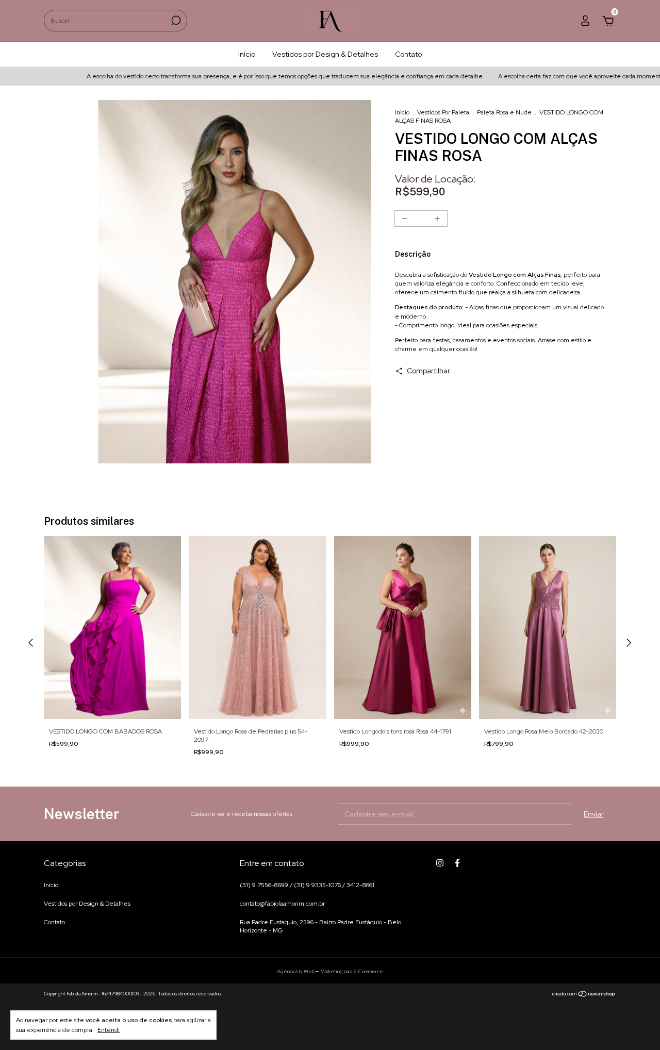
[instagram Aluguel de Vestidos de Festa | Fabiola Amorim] (440, 863)
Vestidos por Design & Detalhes (325, 54)
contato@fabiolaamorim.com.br (282, 903)
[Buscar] (175, 20)
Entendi (108, 1030)
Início (246, 54)
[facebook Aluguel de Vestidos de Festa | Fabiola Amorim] (457, 863)
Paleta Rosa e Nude (504, 112)
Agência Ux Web (296, 971)
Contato (408, 54)
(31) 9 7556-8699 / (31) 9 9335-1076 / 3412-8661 (307, 885)
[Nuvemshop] (584, 994)
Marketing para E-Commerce (351, 971)
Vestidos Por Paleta (443, 112)
